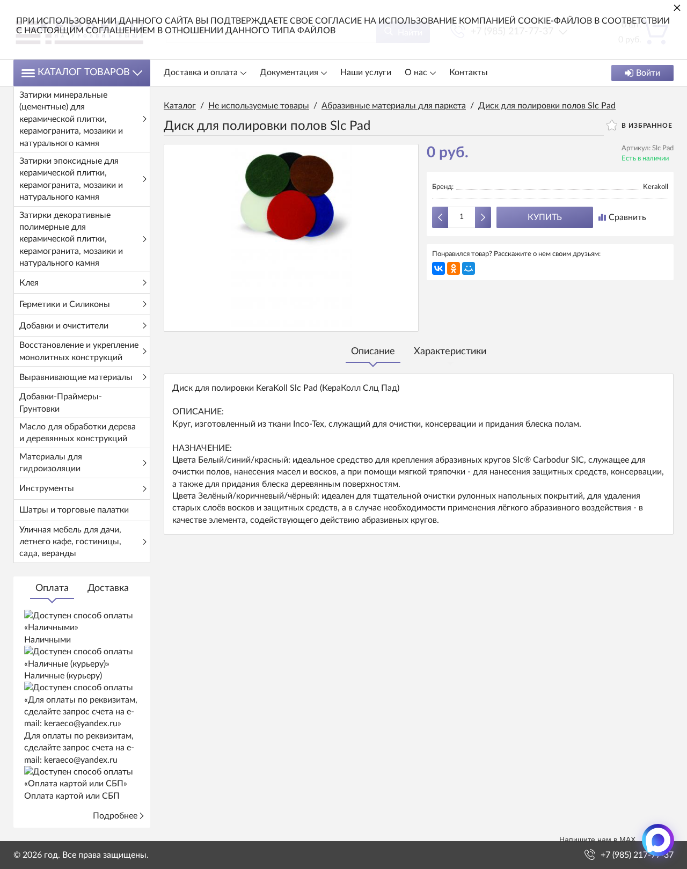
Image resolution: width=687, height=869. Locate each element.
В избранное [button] (646, 125)
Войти (648, 73)
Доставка (108, 588)
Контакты (468, 72)
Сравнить (627, 217)
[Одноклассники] (453, 268)
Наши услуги (365, 72)
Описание (373, 351)
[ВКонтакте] (438, 268)
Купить (545, 217)
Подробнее (115, 816)
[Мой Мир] (468, 268)
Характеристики (450, 351)
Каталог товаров (84, 72)
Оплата (52, 588)
